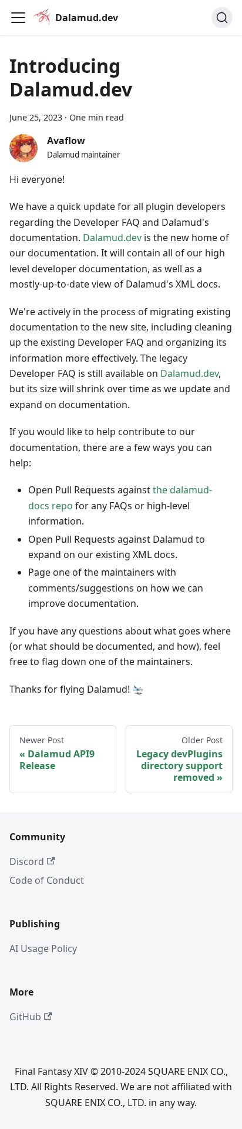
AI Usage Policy (43, 948)
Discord (26, 861)
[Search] (222, 17)
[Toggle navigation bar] (18, 17)
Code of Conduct (46, 880)
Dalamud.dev (112, 237)
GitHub (25, 1016)
